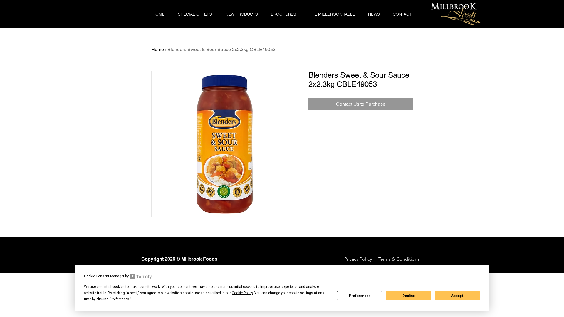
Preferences (359, 296)
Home (157, 49)
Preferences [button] (120, 299)
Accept (457, 296)
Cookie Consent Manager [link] (104, 276)
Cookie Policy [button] (242, 293)
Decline (408, 296)
